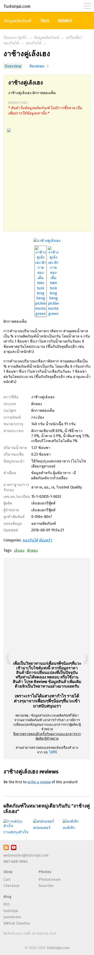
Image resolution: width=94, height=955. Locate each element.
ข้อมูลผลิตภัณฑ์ (17, 20)
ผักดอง (32, 550)
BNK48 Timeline (16, 923)
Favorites (46, 886)
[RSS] (6, 849)
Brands (65, 20)
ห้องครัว (45, 540)
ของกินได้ (33, 43)
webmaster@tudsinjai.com (26, 855)
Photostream (50, 879)
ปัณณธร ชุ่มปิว (15, 37)
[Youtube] (13, 849)
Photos (45, 872)
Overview (13, 66)
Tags (44, 20)
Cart (6, 879)
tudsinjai (10, 911)
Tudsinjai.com (58, 948)
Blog (7, 896)
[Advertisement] (47, 184)
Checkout (11, 886)
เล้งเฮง (19, 550)
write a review (39, 782)
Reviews (36, 66)
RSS (6, 904)
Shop (8, 872)
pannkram (12, 917)
